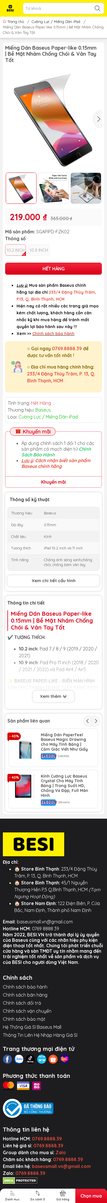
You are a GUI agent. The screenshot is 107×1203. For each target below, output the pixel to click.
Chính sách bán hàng (25, 995)
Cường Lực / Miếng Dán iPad (56, 21)
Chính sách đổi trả (22, 1003)
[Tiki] (41, 1059)
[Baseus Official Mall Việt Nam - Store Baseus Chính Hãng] (10, 8)
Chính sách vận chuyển (27, 1011)
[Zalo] (18, 1059)
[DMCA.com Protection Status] (20, 1180)
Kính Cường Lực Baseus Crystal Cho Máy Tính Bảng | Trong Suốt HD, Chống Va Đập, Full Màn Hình (64, 786)
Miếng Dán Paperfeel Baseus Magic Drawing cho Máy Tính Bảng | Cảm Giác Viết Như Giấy (64, 742)
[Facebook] (7, 1059)
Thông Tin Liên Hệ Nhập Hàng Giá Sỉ (40, 1035)
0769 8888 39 (45, 928)
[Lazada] (64, 1059)
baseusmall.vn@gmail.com (45, 922)
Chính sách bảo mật (24, 1019)
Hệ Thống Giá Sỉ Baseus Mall (32, 1027)
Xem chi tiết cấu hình (54, 580)
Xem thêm (51, 696)
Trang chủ (15, 21)
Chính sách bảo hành (25, 987)
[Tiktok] (30, 1059)
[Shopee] (53, 1059)
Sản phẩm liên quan (28, 721)
